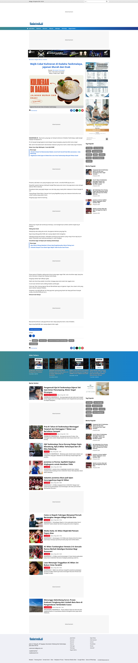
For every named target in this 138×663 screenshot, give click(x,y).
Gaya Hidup (93, 638)
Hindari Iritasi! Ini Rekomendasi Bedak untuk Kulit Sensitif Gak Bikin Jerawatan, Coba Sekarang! (55, 152)
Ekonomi (45, 28)
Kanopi (89, 158)
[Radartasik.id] (36, 24)
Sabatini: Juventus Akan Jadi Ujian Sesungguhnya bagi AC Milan (100, 210)
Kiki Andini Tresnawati (59, 70)
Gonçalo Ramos (97, 151)
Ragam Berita (72, 28)
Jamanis (89, 154)
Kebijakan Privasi (59, 659)
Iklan (52, 659)
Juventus (102, 154)
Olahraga (57, 28)
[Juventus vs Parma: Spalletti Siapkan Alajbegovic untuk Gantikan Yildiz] (89, 202)
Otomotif (92, 648)
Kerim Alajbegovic (98, 158)
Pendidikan (92, 644)
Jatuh (95, 154)
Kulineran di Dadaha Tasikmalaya (58, 340)
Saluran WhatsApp (91, 659)
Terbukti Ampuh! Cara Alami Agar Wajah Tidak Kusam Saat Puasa (50, 247)
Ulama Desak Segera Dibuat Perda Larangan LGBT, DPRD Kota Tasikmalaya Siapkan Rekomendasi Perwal (98, 373)
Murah (71, 340)
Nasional (38, 28)
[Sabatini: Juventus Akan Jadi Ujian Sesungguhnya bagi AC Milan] (89, 211)
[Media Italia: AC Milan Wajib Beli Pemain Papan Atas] (36, 536)
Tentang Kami (38, 659)
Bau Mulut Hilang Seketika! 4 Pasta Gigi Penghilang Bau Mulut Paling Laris (52, 245)
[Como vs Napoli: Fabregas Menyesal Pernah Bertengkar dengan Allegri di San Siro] (36, 520)
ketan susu (43, 340)
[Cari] (107, 1)
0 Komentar (33, 110)
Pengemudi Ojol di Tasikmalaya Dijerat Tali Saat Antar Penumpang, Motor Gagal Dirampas (100, 172)
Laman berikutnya (35, 329)
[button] (72, 28)
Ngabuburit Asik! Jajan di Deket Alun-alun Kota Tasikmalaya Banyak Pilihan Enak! (54, 155)
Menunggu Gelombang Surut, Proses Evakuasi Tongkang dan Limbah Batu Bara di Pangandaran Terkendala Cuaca (63, 602)
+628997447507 (33, 651)
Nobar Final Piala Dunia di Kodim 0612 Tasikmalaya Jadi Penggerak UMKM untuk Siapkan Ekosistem (79, 372)
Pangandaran (48, 607)
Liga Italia (47, 467)
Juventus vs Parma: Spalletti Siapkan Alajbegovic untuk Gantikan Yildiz (100, 201)
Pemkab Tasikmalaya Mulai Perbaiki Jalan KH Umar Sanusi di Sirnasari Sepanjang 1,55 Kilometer (58, 373)
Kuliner (45, 59)
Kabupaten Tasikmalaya (50, 395)
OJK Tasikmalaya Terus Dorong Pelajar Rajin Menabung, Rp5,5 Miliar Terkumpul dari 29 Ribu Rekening (100, 192)
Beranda (31, 59)
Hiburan (51, 28)
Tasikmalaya (33, 344)
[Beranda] (27, 28)
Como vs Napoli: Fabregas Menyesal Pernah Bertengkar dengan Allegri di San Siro (63, 516)
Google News (81, 659)
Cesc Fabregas (98, 148)
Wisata (91, 646)
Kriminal (89, 161)
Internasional (93, 640)
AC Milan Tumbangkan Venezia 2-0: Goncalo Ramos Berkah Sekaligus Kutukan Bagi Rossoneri (63, 548)
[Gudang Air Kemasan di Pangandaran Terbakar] (38, 363)
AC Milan (89, 148)
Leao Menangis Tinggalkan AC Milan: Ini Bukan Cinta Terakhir (61, 563)
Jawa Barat (31, 28)
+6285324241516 (33, 653)
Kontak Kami (46, 659)
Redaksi (31, 659)
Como (88, 151)
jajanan (35, 340)
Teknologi (64, 28)
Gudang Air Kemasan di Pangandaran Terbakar (36, 371)
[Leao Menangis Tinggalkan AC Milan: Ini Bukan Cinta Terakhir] (36, 568)
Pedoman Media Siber (71, 659)
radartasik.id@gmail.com (36, 648)
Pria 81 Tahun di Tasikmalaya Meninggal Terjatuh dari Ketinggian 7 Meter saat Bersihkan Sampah (100, 182)
